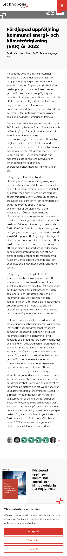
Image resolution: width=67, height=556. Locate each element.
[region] (33, 530)
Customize (33, 540)
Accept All (33, 531)
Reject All (33, 548)
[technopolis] (15, 7)
